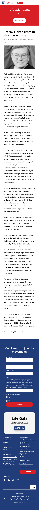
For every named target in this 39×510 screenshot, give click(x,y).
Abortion (30, 39)
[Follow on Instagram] (9, 480)
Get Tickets (19, 20)
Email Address (11, 370)
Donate (20, 3)
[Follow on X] (13, 480)
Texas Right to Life (11, 39)
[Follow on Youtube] (17, 480)
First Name (9, 357)
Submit (19, 404)
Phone (8, 377)
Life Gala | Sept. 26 (19, 11)
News (5, 42)
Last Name (9, 364)
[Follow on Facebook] (4, 480)
